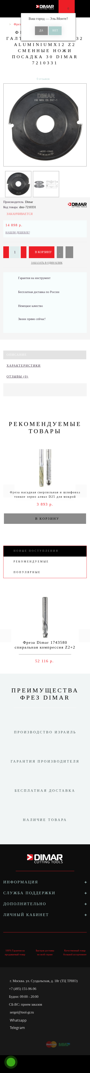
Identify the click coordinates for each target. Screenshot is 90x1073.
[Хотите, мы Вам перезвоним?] (10, 1062)
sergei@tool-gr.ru (22, 1012)
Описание (17, 354)
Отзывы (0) (17, 376)
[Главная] (5, 24)
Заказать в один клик (46, 262)
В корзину (43, 252)
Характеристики (24, 365)
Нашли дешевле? (17, 232)
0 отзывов (43, 79)
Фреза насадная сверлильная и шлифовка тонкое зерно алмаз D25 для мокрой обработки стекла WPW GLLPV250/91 (45, 497)
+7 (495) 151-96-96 (22, 989)
